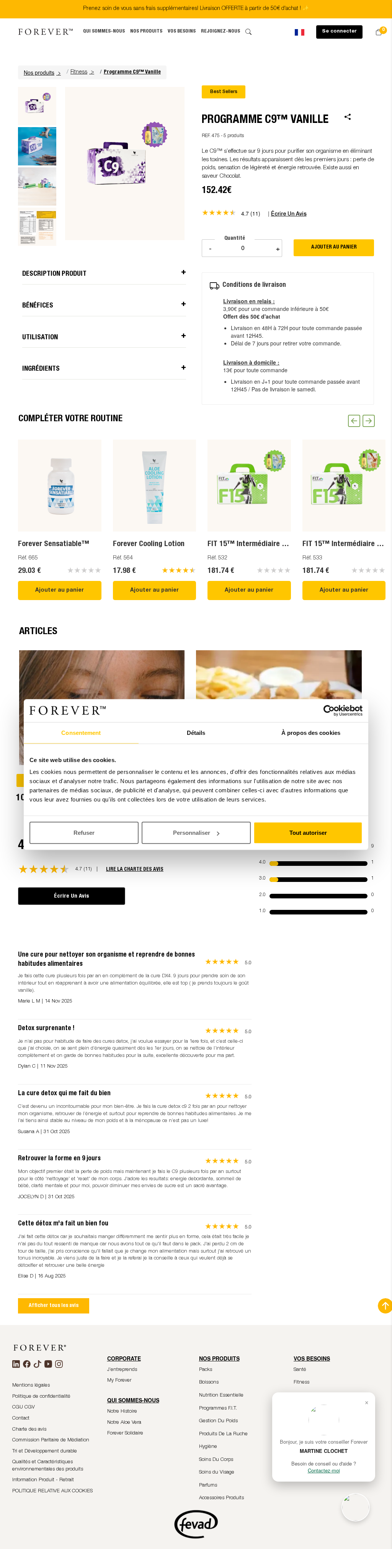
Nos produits (146, 31)
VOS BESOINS (182, 31)
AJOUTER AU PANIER (334, 247)
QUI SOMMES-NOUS (104, 31)
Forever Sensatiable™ (53, 544)
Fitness (78, 72)
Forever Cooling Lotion (149, 544)
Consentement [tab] (81, 732)
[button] (43, 72)
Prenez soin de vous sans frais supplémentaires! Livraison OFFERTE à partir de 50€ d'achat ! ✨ (196, 8)
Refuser (84, 832)
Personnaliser (191, 832)
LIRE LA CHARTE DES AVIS (134, 869)
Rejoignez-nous (220, 31)
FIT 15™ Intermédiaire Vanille (255, 544)
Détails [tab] (196, 732)
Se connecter (339, 31)
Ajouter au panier (59, 590)
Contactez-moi (324, 1470)
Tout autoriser (308, 832)
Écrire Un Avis (71, 896)
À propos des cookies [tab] (310, 732)
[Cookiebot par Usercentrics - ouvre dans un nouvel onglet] (329, 710)
